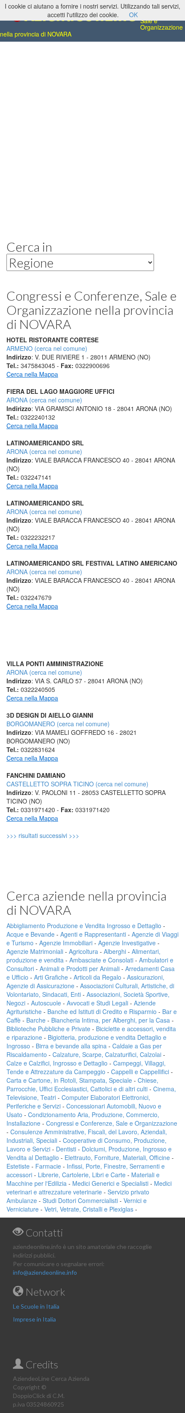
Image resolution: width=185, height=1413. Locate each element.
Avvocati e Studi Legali (97, 1003)
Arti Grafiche (51, 977)
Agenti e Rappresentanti (93, 934)
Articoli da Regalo (97, 977)
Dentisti (66, 1149)
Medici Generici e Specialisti (110, 1183)
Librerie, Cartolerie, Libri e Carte (82, 1174)
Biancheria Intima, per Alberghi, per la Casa (110, 1020)
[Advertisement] (92, 134)
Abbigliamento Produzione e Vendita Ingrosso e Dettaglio (83, 925)
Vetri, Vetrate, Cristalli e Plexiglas (88, 1209)
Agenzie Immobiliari (65, 942)
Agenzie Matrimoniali (34, 951)
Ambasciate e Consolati (101, 960)
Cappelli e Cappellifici (140, 1071)
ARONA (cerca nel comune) (44, 400)
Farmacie (48, 1166)
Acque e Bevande (30, 934)
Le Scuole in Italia (36, 1306)
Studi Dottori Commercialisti (80, 1200)
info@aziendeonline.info (45, 1272)
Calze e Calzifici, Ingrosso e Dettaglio (57, 1063)
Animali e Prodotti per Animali (80, 968)
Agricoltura (83, 951)
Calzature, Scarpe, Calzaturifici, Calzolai (106, 1054)
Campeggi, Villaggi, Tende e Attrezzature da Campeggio (86, 1067)
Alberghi (115, 951)
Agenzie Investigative (127, 942)
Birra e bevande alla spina (71, 1045)
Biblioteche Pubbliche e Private (48, 1028)
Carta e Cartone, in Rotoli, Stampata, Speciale (69, 1080)
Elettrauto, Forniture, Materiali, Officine (117, 1157)
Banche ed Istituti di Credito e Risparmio (102, 1011)
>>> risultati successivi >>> (57, 835)
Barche (36, 1020)
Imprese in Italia (34, 1319)
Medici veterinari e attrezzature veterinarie (89, 1187)
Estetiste (18, 1166)
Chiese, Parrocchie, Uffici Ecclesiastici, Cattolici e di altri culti (82, 1084)
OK (133, 14)
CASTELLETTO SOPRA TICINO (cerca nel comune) (77, 784)
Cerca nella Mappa (32, 374)
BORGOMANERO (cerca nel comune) (58, 723)
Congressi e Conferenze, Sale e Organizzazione (111, 1123)
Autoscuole (46, 1003)
